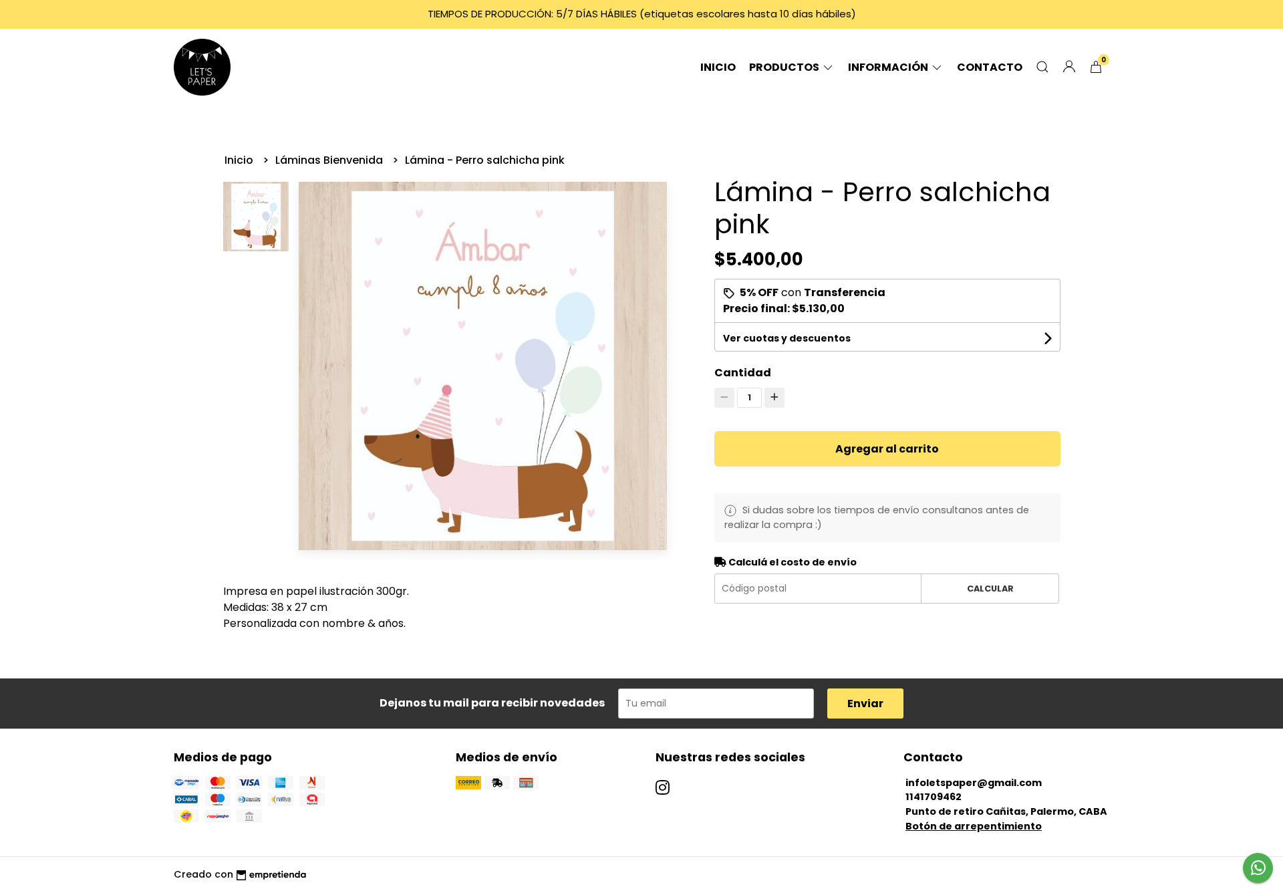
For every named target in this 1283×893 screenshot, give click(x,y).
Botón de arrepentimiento (973, 826)
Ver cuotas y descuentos (787, 338)
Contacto (989, 67)
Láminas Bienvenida (330, 160)
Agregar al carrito (887, 449)
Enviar (865, 703)
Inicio (718, 67)
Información (889, 67)
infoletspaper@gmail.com (973, 782)
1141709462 (933, 796)
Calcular (990, 588)
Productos (785, 67)
